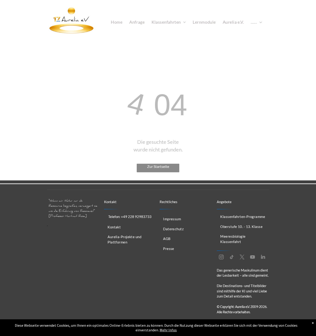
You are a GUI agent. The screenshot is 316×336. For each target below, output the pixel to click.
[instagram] (221, 257)
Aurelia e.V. (242, 306)
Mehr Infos (168, 330)
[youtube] (252, 257)
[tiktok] (231, 257)
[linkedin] (263, 257)
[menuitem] (116, 22)
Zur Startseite (158, 166)
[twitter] (242, 257)
